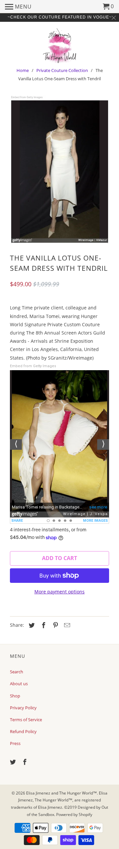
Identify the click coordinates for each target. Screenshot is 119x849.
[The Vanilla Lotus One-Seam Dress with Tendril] (59, 169)
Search (16, 672)
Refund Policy (23, 731)
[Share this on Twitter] (30, 625)
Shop (15, 696)
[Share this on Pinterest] (54, 625)
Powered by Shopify (74, 814)
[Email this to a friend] (66, 625)
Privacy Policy (23, 708)
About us (19, 684)
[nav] (18, 6)
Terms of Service (26, 720)
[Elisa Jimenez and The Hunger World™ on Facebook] (25, 762)
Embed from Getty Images (33, 366)
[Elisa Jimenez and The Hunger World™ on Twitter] (13, 762)
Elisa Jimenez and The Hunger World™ (61, 793)
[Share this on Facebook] (42, 625)
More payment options (59, 591)
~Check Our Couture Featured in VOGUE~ (60, 17)
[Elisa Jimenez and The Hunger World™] (59, 45)
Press (15, 743)
